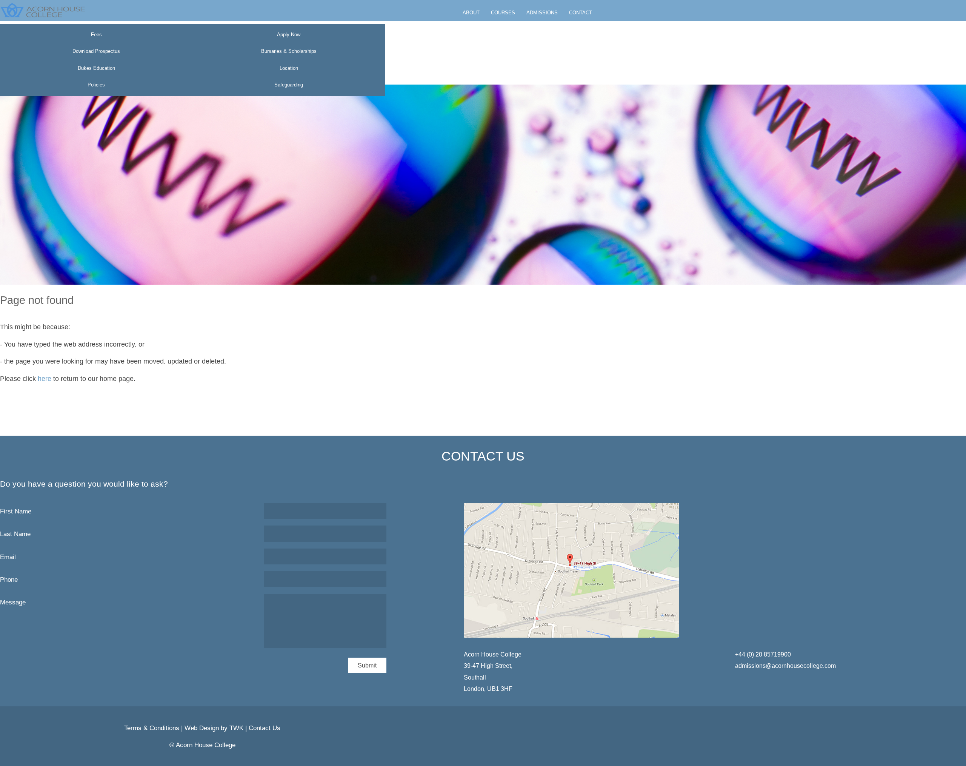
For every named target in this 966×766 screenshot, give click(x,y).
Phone (9, 579)
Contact (580, 12)
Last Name (15, 534)
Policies (96, 85)
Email (8, 557)
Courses (503, 12)
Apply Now (288, 34)
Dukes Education (96, 68)
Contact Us (264, 728)
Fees (96, 34)
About (471, 12)
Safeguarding (288, 85)
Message (13, 602)
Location (289, 68)
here (44, 378)
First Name (15, 511)
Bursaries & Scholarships (289, 51)
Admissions (542, 12)
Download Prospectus (96, 51)
